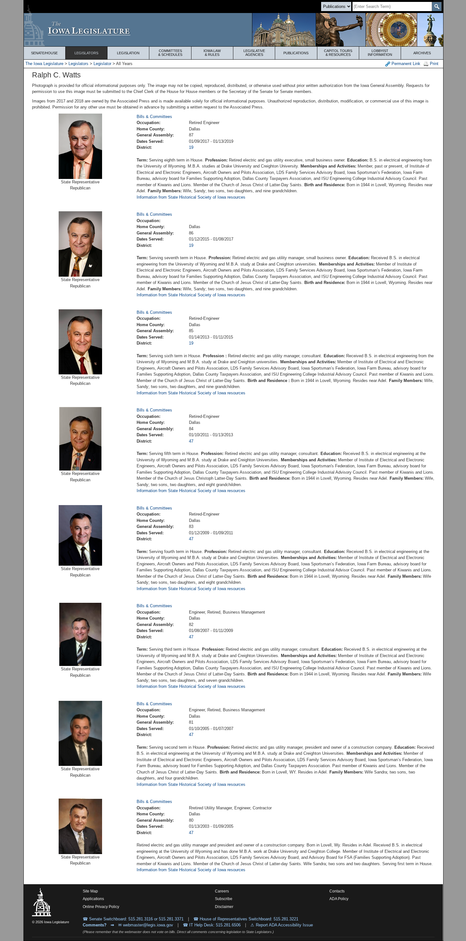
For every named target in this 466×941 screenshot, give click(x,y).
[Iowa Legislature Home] (233, 29)
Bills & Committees (154, 116)
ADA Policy (338, 899)
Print (433, 63)
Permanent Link (405, 63)
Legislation (128, 53)
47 (191, 441)
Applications (93, 899)
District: (144, 147)
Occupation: (148, 122)
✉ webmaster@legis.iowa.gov (145, 925)
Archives (422, 53)
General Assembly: (155, 135)
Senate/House (44, 53)
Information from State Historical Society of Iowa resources (191, 197)
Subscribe (223, 899)
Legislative (254, 52)
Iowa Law (212, 52)
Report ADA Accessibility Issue (284, 925)
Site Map (90, 891)
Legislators (86, 53)
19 (191, 147)
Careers (222, 891)
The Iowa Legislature (44, 63)
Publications (295, 53)
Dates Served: (150, 141)
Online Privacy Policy (101, 907)
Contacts (337, 891)
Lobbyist (380, 52)
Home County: (151, 129)
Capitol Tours (338, 52)
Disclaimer (224, 907)
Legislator (102, 63)
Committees (170, 52)
